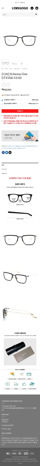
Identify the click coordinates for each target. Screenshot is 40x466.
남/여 (21, 146)
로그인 (17, 2)
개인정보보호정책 (8, 425)
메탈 (33, 146)
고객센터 (5, 422)
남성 (24, 146)
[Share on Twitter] (6, 152)
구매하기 (20, 111)
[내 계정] (32, 8)
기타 (13, 146)
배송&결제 (5, 419)
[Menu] (3, 8)
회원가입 (22, 2)
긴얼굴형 (17, 146)
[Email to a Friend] (10, 152)
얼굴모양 (20, 148)
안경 (10, 68)
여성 (24, 148)
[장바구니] (36, 8)
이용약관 (14, 450)
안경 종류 (8, 148)
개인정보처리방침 (23, 450)
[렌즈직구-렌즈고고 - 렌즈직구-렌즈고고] (20, 8)
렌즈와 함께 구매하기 (10, 103)
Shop (6, 68)
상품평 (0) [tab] (4, 173)
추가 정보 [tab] (4, 169)
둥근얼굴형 (29, 146)
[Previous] (5, 40)
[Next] (35, 40)
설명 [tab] (3, 165)
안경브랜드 (17, 68)
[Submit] (36, 14)
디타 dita (24, 68)
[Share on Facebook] (3, 152)
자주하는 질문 (6, 429)
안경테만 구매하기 (9, 100)
